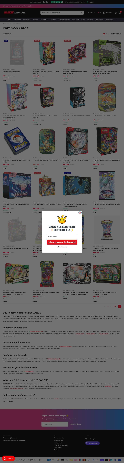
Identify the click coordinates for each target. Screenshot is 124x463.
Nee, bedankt (62, 247)
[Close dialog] (80, 212)
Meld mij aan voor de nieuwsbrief (62, 242)
